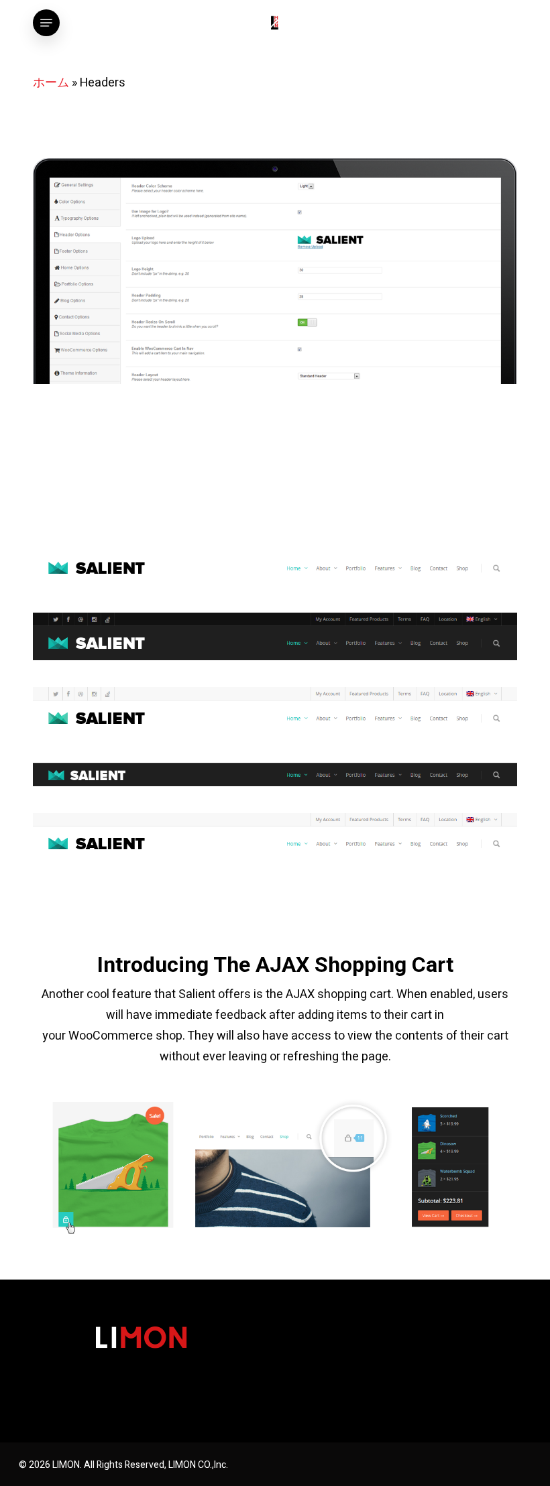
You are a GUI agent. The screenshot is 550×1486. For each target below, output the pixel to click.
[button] (46, 22)
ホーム (51, 83)
